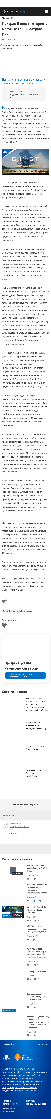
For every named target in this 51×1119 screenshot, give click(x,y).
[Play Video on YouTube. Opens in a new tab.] (43, 172)
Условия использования (10, 1102)
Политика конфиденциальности (36, 1102)
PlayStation (16, 11)
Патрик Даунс (16, 91)
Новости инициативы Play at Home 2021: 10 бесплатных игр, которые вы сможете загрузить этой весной (38, 1022)
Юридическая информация (9, 1110)
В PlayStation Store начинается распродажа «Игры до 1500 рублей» (38, 929)
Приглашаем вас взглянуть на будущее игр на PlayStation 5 (36, 997)
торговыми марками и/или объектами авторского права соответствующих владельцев (20, 1087)
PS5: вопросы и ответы (36, 971)
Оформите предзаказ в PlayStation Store (21, 675)
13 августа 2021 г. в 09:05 (19, 826)
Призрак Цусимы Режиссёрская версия (17, 611)
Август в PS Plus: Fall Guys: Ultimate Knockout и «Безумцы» (37, 910)
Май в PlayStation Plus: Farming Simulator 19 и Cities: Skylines (38, 868)
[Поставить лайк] (35, 879)
